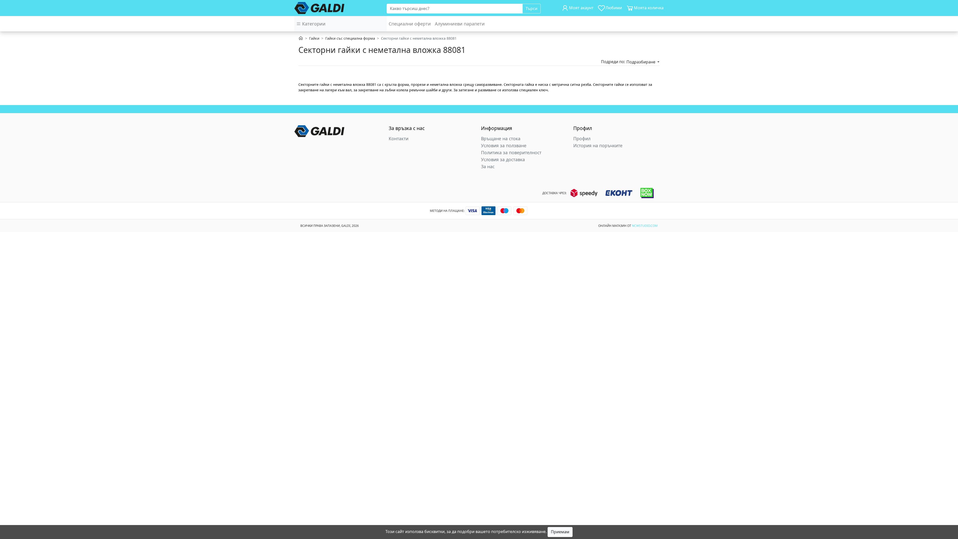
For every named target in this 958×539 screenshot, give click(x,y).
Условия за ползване (503, 145)
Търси (531, 8)
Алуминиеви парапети (460, 24)
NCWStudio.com (645, 226)
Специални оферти (410, 24)
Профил (582, 138)
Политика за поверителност (511, 152)
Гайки (314, 38)
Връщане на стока (500, 138)
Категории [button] (313, 24)
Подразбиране (641, 62)
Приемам (560, 532)
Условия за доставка (503, 159)
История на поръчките (597, 145)
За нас (487, 166)
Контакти (398, 138)
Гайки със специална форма (350, 38)
